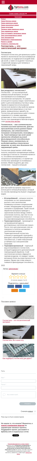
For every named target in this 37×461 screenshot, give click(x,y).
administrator (13, 269)
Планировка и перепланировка (11, 39)
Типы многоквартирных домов (11, 35)
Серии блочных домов (8, 21)
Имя (3, 377)
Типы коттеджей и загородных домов (13, 33)
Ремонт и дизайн (6, 41)
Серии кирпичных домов (9, 23)
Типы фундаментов (7, 37)
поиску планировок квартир (12, 425)
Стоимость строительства (9, 44)
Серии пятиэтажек (7, 27)
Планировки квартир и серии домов (18, 444)
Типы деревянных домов (9, 31)
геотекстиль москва (12, 121)
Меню (8, 2)
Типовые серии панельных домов (12, 29)
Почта (3, 384)
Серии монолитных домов (10, 25)
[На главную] (18, 7)
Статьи (3, 19)
